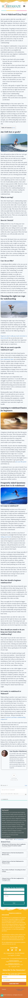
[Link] (14, 794)
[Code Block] (13, 794)
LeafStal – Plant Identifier (20, 990)
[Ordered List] (8, 794)
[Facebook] (8, 950)
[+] (17, 793)
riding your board (6, 537)
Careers (4, 989)
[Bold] (2, 794)
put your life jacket (20, 462)
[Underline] (5, 794)
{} (15, 793)
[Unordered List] (9, 794)
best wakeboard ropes (7, 359)
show (13, 127)
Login (25, 785)
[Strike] (6, 794)
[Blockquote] (11, 794)
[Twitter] (12, 950)
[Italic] (3, 794)
